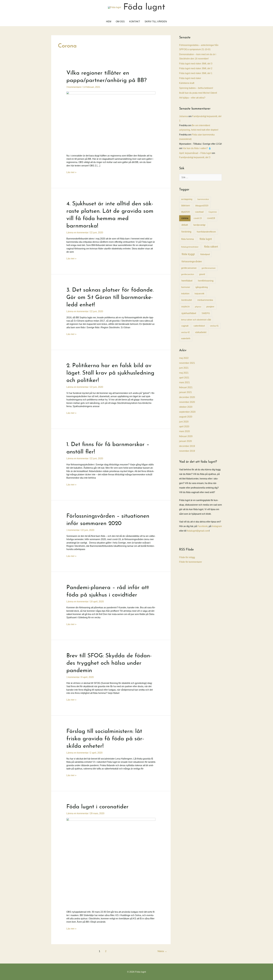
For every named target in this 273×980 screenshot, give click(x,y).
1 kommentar (72, 530)
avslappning (186, 199)
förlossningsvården (192, 261)
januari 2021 (185, 392)
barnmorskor (203, 199)
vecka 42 (185, 332)
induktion (185, 293)
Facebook (202, 526)
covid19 (211, 218)
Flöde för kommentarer (190, 562)
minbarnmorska (205, 300)
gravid (202, 274)
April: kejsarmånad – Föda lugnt (195, 153)
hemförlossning (205, 280)
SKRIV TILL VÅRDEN (156, 21)
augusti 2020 (185, 416)
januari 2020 (185, 441)
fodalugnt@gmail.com (198, 531)
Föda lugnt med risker (190, 78)
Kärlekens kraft (186, 83)
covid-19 (198, 218)
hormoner (185, 287)
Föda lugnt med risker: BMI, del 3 (195, 63)
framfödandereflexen (206, 232)
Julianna (183, 116)
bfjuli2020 (185, 212)
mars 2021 (184, 382)
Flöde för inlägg (187, 557)
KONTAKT (134, 21)
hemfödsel (186, 280)
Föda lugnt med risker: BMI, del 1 (195, 73)
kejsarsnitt (199, 293)
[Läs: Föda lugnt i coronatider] (111, 862)
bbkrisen (185, 205)
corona (184, 218)
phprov (198, 306)
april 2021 (184, 377)
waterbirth (185, 338)
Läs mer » (71, 172)
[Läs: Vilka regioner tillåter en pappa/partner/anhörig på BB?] (111, 121)
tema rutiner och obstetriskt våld (196, 319)
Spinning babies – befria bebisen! (196, 88)
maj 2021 (184, 373)
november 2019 (187, 451)
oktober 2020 (185, 407)
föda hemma (187, 239)
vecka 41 (214, 326)
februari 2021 (186, 387)
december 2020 (187, 397)
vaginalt (184, 326)
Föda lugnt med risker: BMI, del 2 (195, 68)
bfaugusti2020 (201, 205)
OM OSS (120, 21)
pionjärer (210, 306)
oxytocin (185, 306)
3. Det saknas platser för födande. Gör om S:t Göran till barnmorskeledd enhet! (110, 297)
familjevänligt (199, 225)
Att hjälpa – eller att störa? (192, 97)
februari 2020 (186, 436)
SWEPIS (206, 313)
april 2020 (184, 426)
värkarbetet (200, 332)
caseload (199, 212)
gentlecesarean (209, 268)
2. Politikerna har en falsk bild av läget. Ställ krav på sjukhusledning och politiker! (110, 373)
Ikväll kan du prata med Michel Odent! (198, 93)
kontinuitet (186, 300)
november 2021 (187, 363)
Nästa (162, 951)
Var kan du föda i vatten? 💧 (197, 148)
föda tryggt (188, 254)
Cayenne (213, 212)
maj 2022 (184, 358)
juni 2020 (184, 421)
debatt (184, 225)
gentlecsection (187, 274)
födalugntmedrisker (189, 247)
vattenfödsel (199, 326)
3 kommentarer (73, 87)
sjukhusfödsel (188, 313)
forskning (186, 231)
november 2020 (187, 402)
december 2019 (187, 446)
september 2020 (187, 412)
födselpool (205, 254)
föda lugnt (206, 238)
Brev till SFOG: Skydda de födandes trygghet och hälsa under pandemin (109, 663)
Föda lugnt (144, 7)
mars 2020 (184, 431)
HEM (108, 21)
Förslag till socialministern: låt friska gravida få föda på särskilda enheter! (105, 739)
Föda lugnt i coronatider (97, 807)
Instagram (217, 526)
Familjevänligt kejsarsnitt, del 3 (194, 157)
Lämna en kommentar (77, 232)
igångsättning (202, 287)
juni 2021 (184, 368)
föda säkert (211, 246)
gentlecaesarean (189, 268)
